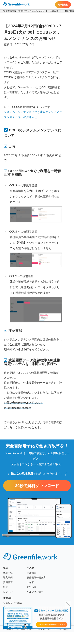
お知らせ (31, 587)
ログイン (8, 591)
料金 (5, 587)
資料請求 (63, 4)
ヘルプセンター (35, 591)
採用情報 (31, 572)
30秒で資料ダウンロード (37, 485)
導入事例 (8, 577)
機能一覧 (8, 572)
